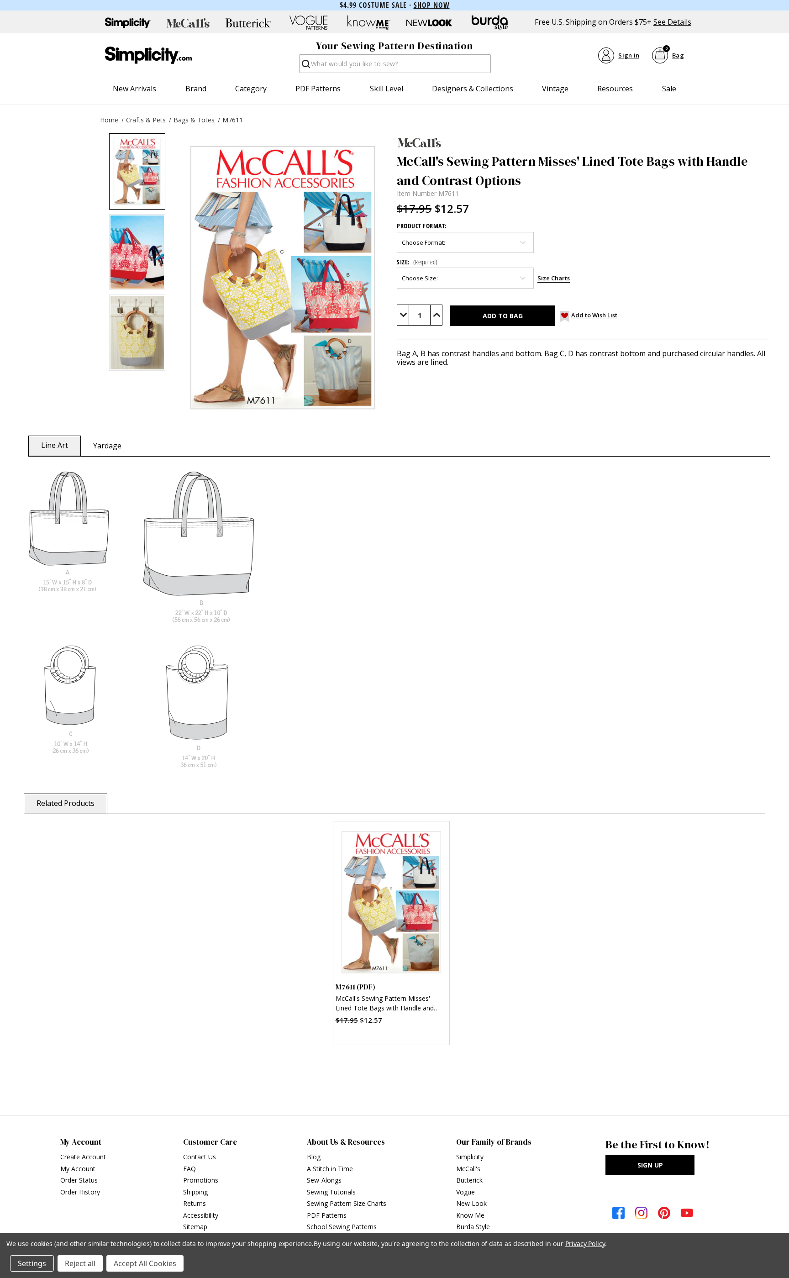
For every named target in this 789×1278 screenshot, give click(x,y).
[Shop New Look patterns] (429, 22)
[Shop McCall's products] (188, 22)
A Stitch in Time (330, 1168)
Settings (32, 1263)
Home (109, 120)
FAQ (189, 1168)
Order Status (79, 1180)
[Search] (305, 66)
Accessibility (200, 1215)
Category (251, 89)
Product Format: (422, 225)
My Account (77, 1168)
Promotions (200, 1180)
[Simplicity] (148, 55)
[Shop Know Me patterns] (369, 22)
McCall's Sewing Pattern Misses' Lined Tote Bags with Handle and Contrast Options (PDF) (385, 1004)
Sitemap (195, 1226)
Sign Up (650, 1165)
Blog (314, 1156)
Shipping (195, 1192)
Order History (80, 1192)
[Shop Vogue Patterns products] (309, 22)
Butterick (469, 1180)
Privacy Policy (585, 1243)
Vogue (465, 1192)
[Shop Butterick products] (248, 22)
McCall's (468, 1168)
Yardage (107, 446)
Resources (615, 89)
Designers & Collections (472, 89)
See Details (672, 22)
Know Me (470, 1215)
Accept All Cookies (145, 1263)
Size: (417, 262)
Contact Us (199, 1156)
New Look (471, 1203)
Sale (669, 89)
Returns (194, 1203)
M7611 (232, 120)
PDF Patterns (318, 89)
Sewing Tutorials (331, 1192)
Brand (195, 89)
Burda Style (473, 1226)
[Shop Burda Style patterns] (489, 22)
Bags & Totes (194, 120)
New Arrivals (134, 89)
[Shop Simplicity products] (128, 22)
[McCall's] (582, 142)
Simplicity (470, 1156)
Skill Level (386, 89)
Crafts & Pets (146, 120)
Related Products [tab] (66, 803)
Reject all (80, 1263)
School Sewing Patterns (342, 1226)
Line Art (54, 445)
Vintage (555, 89)
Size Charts (553, 278)
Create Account (83, 1156)
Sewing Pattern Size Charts (346, 1203)
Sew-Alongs (324, 1180)
